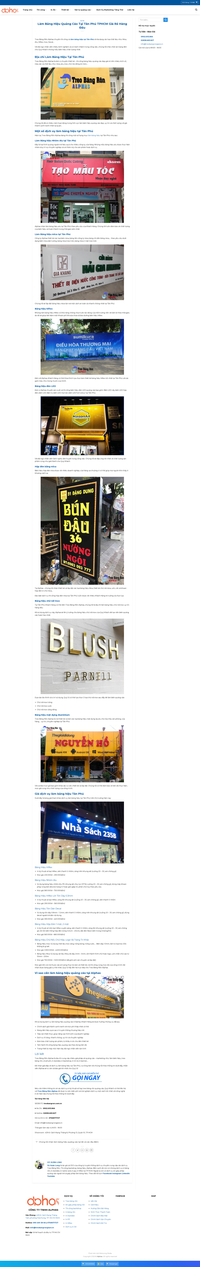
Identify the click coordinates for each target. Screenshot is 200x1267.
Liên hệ (131, 10)
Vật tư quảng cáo (83, 10)
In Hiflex (68, 1223)
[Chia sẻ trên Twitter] (78, 1150)
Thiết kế (65, 10)
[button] (189, 2)
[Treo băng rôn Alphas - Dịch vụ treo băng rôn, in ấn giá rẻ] (10, 10)
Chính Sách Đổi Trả (99, 1223)
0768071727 (52, 1223)
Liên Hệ (94, 1201)
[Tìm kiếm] (196, 9)
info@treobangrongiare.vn (152, 44)
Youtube (51, 1176)
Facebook (107, 1173)
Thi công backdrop (73, 1208)
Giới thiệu (95, 1205)
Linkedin (126, 1173)
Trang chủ (27, 10)
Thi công (41, 10)
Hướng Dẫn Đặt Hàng (100, 1208)
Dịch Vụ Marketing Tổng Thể (109, 10)
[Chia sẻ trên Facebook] (73, 1150)
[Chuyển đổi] (37, 1142)
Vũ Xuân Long (53, 1165)
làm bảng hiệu (94, 135)
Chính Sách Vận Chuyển (101, 1219)
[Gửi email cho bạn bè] (82, 1150)
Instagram (116, 1173)
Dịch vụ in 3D (70, 1227)
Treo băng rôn (71, 1201)
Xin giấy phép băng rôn (75, 1205)
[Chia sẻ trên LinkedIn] (91, 1150)
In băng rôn (70, 1212)
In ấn (82, 20)
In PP (67, 1219)
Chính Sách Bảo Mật (99, 1216)
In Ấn (53, 10)
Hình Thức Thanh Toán (100, 1212)
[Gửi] (165, 20)
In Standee (70, 1216)
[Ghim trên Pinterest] (87, 1150)
